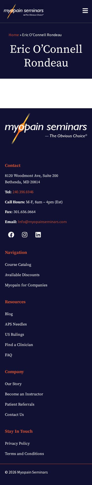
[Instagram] (24, 235)
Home (14, 34)
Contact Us (14, 414)
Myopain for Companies (26, 285)
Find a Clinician (19, 344)
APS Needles (16, 324)
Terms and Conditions (24, 453)
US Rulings (14, 334)
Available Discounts (22, 274)
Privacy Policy (17, 443)
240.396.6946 (23, 191)
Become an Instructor (24, 394)
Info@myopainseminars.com (42, 221)
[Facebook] (11, 235)
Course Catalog (18, 264)
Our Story (13, 383)
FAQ (8, 355)
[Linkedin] (38, 235)
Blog (9, 314)
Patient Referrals (19, 404)
